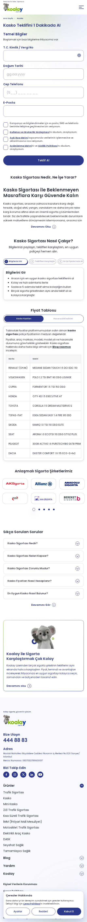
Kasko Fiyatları (23, 318)
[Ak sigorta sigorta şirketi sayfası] (15, 483)
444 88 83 (15, 740)
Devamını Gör (41, 605)
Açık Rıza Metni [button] (19, 137)
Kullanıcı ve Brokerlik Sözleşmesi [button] (29, 132)
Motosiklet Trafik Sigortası (21, 827)
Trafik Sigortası (13, 792)
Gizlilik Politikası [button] (47, 145)
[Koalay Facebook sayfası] (6, 775)
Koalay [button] (8, 874)
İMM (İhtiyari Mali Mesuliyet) (22, 822)
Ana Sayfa (8, 18)
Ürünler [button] (9, 785)
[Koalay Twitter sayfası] (23, 775)
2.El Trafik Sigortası (16, 810)
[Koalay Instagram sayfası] (15, 775)
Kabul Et (69, 911)
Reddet (43, 911)
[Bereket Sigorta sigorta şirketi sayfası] (72, 498)
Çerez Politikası (31, 903)
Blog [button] (6, 858)
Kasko (7, 798)
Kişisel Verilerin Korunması (20, 884)
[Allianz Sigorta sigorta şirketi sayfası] (43, 483)
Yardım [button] (9, 866)
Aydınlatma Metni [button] (21, 145)
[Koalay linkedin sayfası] (32, 775)
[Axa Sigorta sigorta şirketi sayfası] (43, 498)
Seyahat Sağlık (13, 845)
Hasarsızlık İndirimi (63, 318)
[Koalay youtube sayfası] (40, 775)
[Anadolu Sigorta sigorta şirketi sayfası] (72, 483)
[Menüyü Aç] (81, 7)
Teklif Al (43, 160)
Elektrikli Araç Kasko (16, 833)
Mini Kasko (10, 804)
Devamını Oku (41, 227)
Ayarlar (18, 911)
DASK (6, 839)
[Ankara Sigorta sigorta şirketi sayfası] (15, 498)
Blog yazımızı (61, 347)
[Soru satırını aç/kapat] (77, 544)
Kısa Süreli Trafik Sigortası (20, 816)
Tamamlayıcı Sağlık (17, 851)
